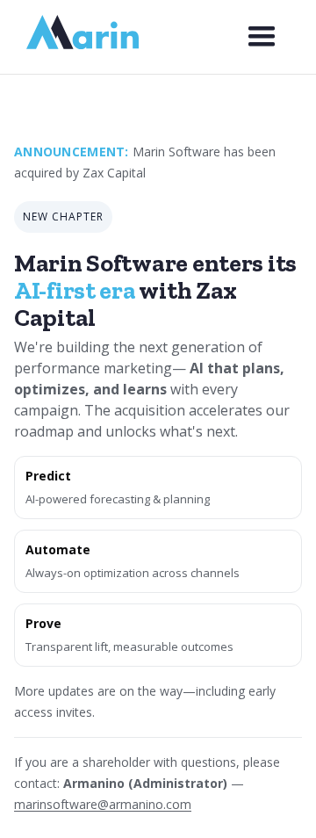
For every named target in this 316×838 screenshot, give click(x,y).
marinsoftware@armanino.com (102, 804)
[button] (261, 37)
